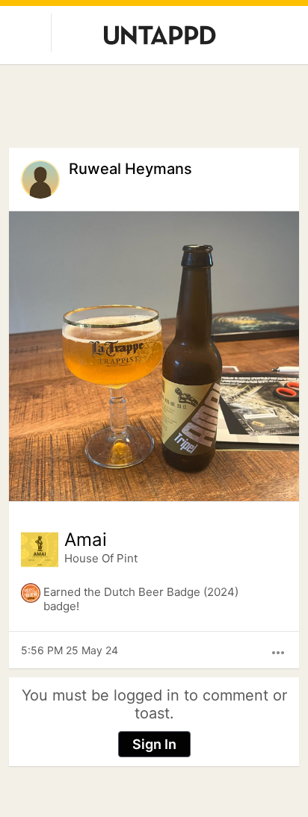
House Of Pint (101, 558)
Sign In (154, 744)
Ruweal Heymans (130, 169)
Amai (85, 540)
